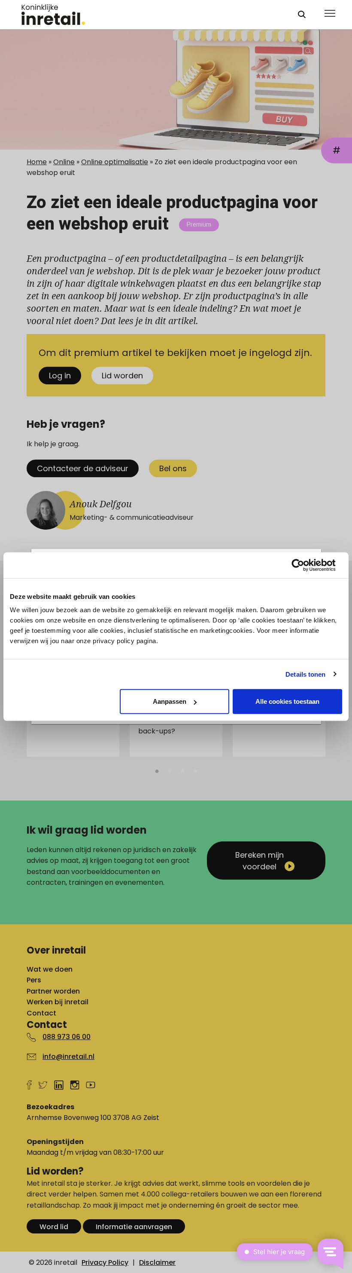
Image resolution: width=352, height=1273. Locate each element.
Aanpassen (169, 701)
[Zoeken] (302, 14)
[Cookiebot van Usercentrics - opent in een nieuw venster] (304, 564)
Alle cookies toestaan (287, 701)
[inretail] (151, 14)
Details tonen (305, 674)
